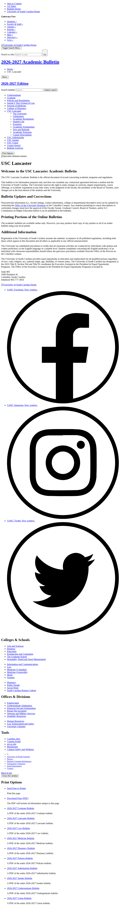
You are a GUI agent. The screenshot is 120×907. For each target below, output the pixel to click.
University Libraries (16, 726)
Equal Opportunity (14, 766)
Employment (13, 703)
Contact (10, 768)
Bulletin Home (14, 9)
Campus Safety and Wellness (20, 749)
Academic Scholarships (24, 127)
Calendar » (12, 32)
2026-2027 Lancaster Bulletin (21, 818)
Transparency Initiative (16, 764)
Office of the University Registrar (30, 205)
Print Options (7, 153)
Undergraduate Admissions (19, 705)
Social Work (12, 688)
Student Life (18, 121)
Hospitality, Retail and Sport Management (26, 659)
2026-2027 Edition (14, 83)
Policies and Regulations (18, 100)
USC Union (12, 143)
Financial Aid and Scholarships (21, 708)
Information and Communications (22, 664)
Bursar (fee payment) (16, 711)
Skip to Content (14, 3)
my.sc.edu (11, 744)
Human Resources (15, 721)
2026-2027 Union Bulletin (19, 898)
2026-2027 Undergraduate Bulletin (23, 888)
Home (10, 69)
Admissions (18, 116)
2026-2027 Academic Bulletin (30, 62)
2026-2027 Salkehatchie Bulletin (22, 868)
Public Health (13, 685)
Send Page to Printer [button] (16, 788)
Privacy (10, 759)
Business (11, 648)
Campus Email (14, 741)
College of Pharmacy (16, 108)
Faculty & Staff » (15, 24)
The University (20, 113)
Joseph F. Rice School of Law (21, 103)
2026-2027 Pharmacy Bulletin (21, 848)
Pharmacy (11, 682)
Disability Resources (16, 716)
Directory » (12, 37)
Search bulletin (8, 90)
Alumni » (11, 27)
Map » (10, 35)
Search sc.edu (7, 54)
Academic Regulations (23, 119)
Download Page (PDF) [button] (17, 798)
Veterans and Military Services (21, 713)
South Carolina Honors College (21, 690)
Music (10, 675)
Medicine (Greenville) (17, 672)
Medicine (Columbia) (17, 669)
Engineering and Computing (20, 654)
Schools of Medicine (16, 105)
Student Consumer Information (19, 761)
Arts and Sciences (15, 646)
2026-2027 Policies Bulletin (20, 858)
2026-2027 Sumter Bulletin (19, 878)
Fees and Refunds (21, 129)
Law (9, 667)
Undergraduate (14, 95)
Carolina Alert (13, 739)
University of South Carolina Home (23, 11)
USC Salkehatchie (15, 137)
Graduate (11, 98)
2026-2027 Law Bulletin (18, 828)
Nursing (10, 677)
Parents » (11, 29)
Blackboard (12, 746)
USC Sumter (13, 140)
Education (11, 651)
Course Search (13, 145)
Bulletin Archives (15, 148)
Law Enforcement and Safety (20, 724)
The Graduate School (17, 656)
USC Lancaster (14, 111)
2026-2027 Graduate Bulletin (20, 808)
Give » (10, 40)
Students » (12, 21)
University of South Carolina (18, 756)
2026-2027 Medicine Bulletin (20, 838)
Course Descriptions (22, 135)
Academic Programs (22, 132)
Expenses (17, 124)
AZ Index (11, 6)
